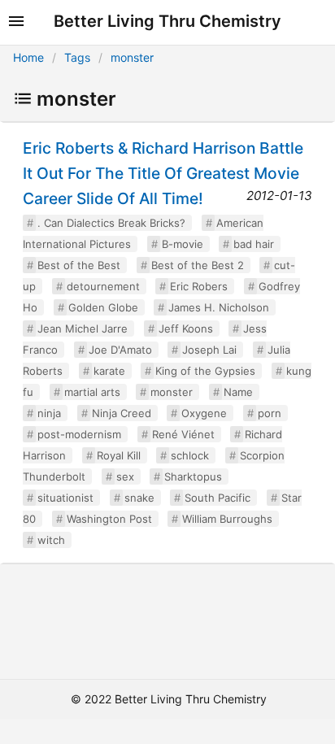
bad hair (253, 243)
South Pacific (217, 497)
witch (51, 539)
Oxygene (204, 413)
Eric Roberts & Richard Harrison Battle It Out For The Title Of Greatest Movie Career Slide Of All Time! (163, 173)
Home (28, 57)
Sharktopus (193, 476)
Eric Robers (199, 286)
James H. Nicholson (218, 307)
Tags (77, 57)
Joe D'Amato (120, 349)
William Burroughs (227, 518)
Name (238, 391)
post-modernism (79, 434)
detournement (103, 286)
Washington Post (109, 518)
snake (139, 497)
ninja (49, 413)
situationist (65, 497)
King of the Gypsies (205, 370)
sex (125, 476)
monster (132, 57)
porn (269, 413)
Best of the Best (78, 265)
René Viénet (183, 434)
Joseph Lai (209, 349)
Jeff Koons (186, 328)
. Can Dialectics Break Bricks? (111, 222)
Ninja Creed (121, 413)
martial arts (92, 391)
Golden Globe (103, 307)
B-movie (182, 243)
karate (109, 370)
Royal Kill (119, 455)
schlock (190, 455)
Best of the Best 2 (197, 265)
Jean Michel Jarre (82, 328)
